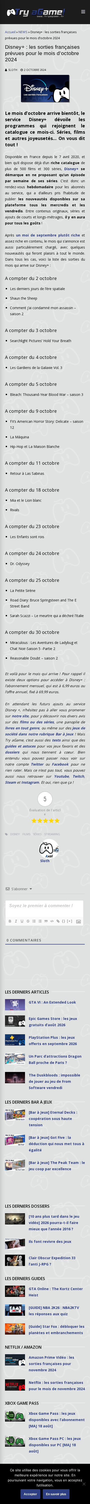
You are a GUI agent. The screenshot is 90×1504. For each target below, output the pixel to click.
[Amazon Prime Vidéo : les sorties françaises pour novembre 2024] (15, 1360)
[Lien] (58, 921)
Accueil (10, 32)
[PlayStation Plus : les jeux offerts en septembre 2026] (15, 1040)
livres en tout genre (22, 728)
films (26, 834)
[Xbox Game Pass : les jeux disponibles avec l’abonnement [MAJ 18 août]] (15, 1416)
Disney (15, 834)
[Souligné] (22, 921)
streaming (52, 834)
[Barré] (28, 921)
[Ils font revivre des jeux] (15, 1244)
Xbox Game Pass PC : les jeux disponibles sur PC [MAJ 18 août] (55, 1444)
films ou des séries (37, 722)
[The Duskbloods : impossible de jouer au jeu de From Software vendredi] (15, 1077)
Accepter (30, 1494)
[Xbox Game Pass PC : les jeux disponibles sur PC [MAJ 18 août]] (15, 1441)
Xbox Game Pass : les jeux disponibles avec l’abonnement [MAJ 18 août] (57, 1419)
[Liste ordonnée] (34, 921)
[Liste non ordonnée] (40, 921)
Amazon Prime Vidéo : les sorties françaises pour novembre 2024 (51, 1363)
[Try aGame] (36, 17)
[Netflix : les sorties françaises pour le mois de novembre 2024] (15, 1385)
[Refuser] (83, 1483)
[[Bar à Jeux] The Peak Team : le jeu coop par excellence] (15, 1165)
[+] (69, 921)
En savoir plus (56, 1494)
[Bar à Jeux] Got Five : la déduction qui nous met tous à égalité (56, 1143)
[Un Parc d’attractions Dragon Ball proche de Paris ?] (15, 1058)
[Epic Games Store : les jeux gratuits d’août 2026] (15, 1021)
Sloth (12, 70)
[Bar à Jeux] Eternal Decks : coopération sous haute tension (53, 1118)
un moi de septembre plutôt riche (48, 235)
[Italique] (16, 921)
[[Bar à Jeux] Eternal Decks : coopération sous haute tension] (15, 1114)
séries (37, 834)
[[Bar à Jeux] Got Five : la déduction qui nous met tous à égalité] (15, 1140)
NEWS (23, 32)
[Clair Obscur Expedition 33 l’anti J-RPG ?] (15, 1260)
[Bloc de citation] (46, 921)
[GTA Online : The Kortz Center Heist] (15, 1291)
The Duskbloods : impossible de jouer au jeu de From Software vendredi (54, 1081)
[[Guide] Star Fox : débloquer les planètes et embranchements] (15, 1329)
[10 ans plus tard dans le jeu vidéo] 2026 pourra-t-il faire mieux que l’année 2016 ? (54, 1222)
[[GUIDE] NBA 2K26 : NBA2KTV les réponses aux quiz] (15, 1310)
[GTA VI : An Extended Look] (15, 1004)
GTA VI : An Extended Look (52, 1002)
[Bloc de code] (52, 921)
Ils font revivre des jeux (50, 1241)
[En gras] (10, 921)
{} (64, 921)
